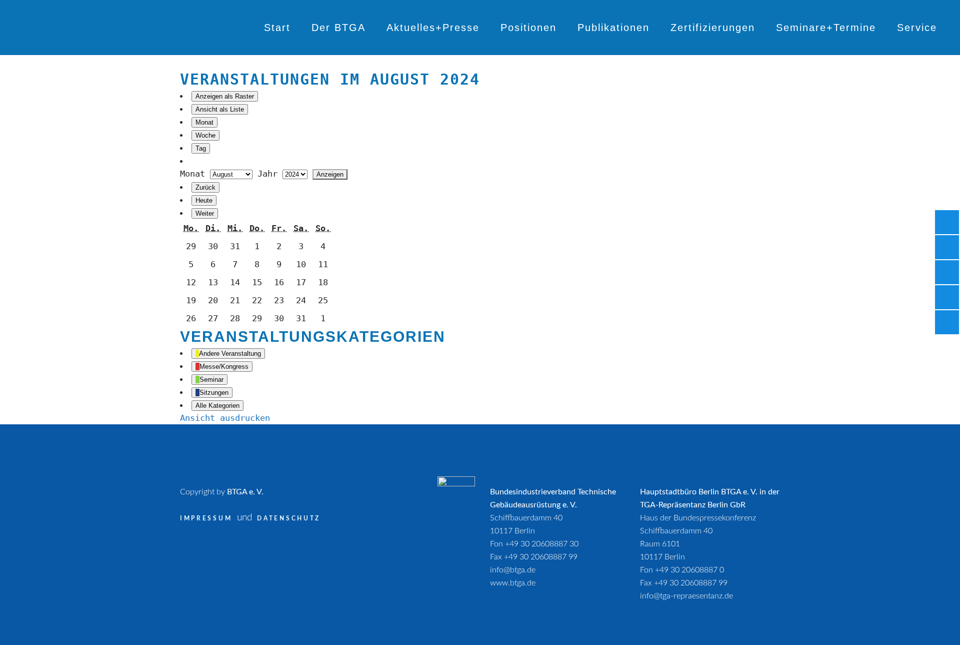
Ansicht (225, 418)
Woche (206, 135)
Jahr (268, 174)
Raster (225, 96)
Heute (204, 200)
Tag (201, 148)
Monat (205, 122)
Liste (220, 109)
